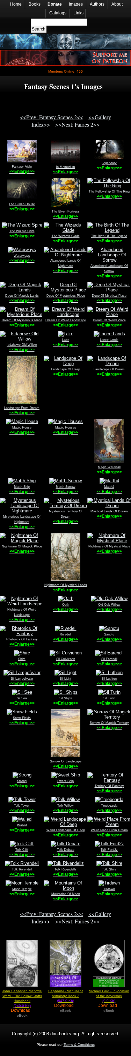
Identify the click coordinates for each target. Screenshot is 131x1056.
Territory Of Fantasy (109, 786)
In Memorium (65, 167)
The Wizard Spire (22, 231)
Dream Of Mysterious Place (22, 320)
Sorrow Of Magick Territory (109, 723)
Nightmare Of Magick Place (22, 546)
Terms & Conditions (79, 1045)
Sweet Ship (65, 781)
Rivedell (65, 634)
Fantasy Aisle (22, 166)
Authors (97, 4)
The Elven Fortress (66, 211)
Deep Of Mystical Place (109, 295)
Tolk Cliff (21, 850)
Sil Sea (22, 698)
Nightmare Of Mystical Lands (65, 585)
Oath (65, 604)
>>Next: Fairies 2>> (77, 124)
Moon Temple (22, 889)
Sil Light (65, 678)
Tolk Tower (22, 805)
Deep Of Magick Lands (22, 295)
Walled (22, 825)
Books (35, 4)
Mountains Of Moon (65, 894)
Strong (22, 781)
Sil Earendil (109, 659)
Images (76, 4)
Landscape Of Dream (109, 369)
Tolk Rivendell (22, 869)
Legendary (109, 163)
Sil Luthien (109, 678)
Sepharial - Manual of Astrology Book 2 (65, 996)
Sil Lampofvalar (22, 678)
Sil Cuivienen (65, 659)
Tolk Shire (109, 869)
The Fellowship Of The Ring (109, 191)
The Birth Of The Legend (109, 236)
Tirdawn (109, 889)
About (117, 4)
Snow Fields (22, 718)
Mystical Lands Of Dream (109, 511)
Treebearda (109, 805)
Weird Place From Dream (109, 830)
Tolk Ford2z (109, 850)
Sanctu (109, 634)
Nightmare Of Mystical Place (109, 546)
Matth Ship (22, 487)
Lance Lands (109, 340)
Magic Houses (65, 427)
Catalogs (57, 13)
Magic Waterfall (109, 467)
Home (16, 4)
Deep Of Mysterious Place (65, 295)
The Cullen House (22, 204)
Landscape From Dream (21, 408)
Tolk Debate (65, 850)
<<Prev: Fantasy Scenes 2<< (51, 117)
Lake (65, 340)
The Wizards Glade (66, 236)
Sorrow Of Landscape (65, 761)
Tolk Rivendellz (65, 869)
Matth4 (109, 487)
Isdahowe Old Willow (22, 345)
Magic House (21, 427)
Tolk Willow (65, 805)
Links (78, 13)
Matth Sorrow (65, 487)
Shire (22, 659)
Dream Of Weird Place (109, 320)
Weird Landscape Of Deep (65, 830)
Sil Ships (65, 698)
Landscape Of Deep (65, 369)
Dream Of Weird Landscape (65, 320)
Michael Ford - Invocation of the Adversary (109, 996)
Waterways (22, 255)
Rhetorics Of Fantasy (22, 639)
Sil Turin (109, 698)
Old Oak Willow (109, 604)
